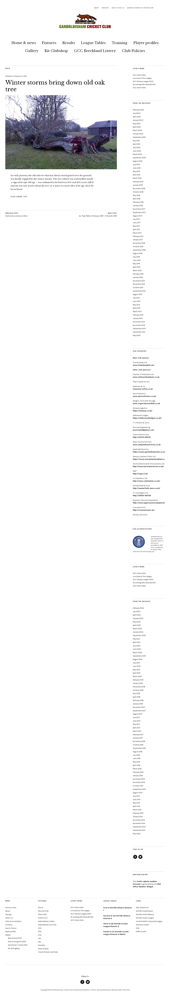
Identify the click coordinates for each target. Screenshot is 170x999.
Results (68, 43)
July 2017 (136, 219)
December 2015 (139, 281)
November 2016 (139, 243)
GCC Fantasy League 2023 (143, 81)
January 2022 (138, 134)
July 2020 (136, 147)
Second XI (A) (43, 911)
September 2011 (139, 332)
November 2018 (139, 188)
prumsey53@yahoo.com (143, 430)
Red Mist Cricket (142, 925)
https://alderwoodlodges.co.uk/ (147, 418)
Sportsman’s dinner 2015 (17, 945)
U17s (40, 928)
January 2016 (138, 277)
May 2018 (136, 195)
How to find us (118, 8)
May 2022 (137, 124)
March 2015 (137, 311)
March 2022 (137, 130)
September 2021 (139, 137)
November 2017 (139, 209)
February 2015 (138, 315)
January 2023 (138, 120)
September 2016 (139, 250)
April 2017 (136, 229)
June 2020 (137, 151)
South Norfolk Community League (149, 921)
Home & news (23, 43)
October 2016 (138, 247)
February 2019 (138, 182)
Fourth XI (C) (43, 918)
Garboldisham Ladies (46, 921)
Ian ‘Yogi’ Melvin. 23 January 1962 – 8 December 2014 (98, 214)
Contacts (105, 8)
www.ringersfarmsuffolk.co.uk (146, 403)
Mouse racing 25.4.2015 (17, 942)
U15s (40, 931)
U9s (39, 942)
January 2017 (138, 240)
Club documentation (13, 921)
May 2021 (136, 141)
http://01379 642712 (142, 437)
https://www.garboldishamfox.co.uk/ (149, 452)
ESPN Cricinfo (141, 931)
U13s (40, 935)
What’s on (9, 918)
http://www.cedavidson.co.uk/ (146, 481)
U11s (39, 938)
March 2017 (137, 233)
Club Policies (133, 51)
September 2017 (139, 212)
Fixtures (49, 43)
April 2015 (136, 308)
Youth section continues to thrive (16, 214)
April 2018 (136, 199)
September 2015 (139, 291)
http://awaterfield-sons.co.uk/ (146, 488)
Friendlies (41, 945)
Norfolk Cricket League (145, 918)
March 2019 (137, 178)
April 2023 (137, 117)
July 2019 (136, 165)
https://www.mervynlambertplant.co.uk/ (151, 459)
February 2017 (138, 236)
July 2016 (136, 257)
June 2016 (137, 260)
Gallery (32, 51)
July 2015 (136, 298)
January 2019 (138, 185)
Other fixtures (43, 949)
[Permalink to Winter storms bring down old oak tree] (61, 168)
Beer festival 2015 (15, 938)
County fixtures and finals (48, 952)
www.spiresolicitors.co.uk (144, 396)
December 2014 (139, 322)
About (96, 8)
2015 (7, 68)
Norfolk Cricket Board (144, 911)
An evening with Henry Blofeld (144, 84)
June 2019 (137, 168)
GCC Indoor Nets (139, 75)
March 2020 (137, 154)
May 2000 (137, 335)
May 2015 (136, 305)
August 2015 (137, 294)
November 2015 (139, 284)
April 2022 (137, 127)
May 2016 (136, 264)
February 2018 (138, 202)
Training (119, 43)
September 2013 (139, 329)
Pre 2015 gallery (14, 948)
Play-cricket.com (142, 908)
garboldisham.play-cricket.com (140, 8)
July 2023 (136, 113)
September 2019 (139, 158)
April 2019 (136, 175)
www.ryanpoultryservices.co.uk (147, 445)
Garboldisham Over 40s (47, 925)
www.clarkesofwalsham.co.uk (146, 377)
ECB (137, 928)
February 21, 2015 (20, 76)
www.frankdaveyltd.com (143, 365)
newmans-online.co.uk (143, 389)
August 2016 (137, 253)
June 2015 (137, 301)
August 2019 (137, 161)
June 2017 (137, 223)
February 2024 (138, 110)
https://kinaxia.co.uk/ (142, 411)
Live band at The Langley (142, 78)
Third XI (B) (42, 914)
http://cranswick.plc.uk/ (144, 510)
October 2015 (138, 288)
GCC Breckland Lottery (95, 51)
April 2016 (136, 267)
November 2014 (139, 325)
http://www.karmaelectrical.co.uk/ (148, 466)
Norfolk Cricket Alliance (145, 914)
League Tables (93, 43)
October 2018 (138, 192)
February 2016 (138, 274)
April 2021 (136, 144)
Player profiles (146, 43)
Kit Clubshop (56, 51)
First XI (40, 908)
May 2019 (136, 171)
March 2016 (137, 270)
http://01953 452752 (142, 495)
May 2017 (136, 226)
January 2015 (138, 318)
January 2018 (138, 206)
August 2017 (137, 216)
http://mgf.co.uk (140, 474)
